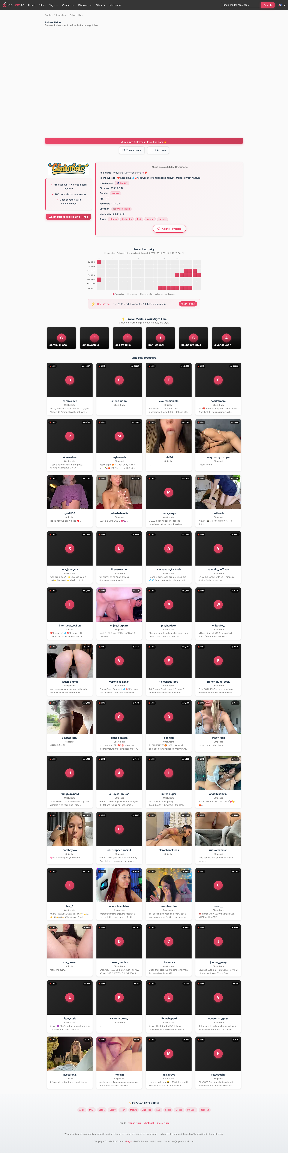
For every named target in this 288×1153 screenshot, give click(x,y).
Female (115, 193)
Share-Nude (163, 1123)
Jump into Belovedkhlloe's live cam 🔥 (144, 141)
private (162, 219)
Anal (158, 1110)
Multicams (115, 5)
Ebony (113, 1110)
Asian (81, 1110)
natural (150, 219)
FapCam (48, 15)
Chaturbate (61, 15)
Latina (102, 1110)
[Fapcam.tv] (13, 5)
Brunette (191, 1110)
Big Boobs (146, 1110)
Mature (133, 1110)
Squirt (168, 1110)
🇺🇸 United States (121, 209)
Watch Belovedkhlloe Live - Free (68, 216)
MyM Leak (149, 1123)
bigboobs (127, 219)
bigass (113, 219)
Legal (129, 1141)
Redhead (205, 1110)
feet (139, 219)
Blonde (179, 1110)
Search (268, 5)
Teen (122, 1110)
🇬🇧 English (122, 183)
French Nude (134, 1123)
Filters (42, 5)
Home (31, 5)
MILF (91, 1110)
